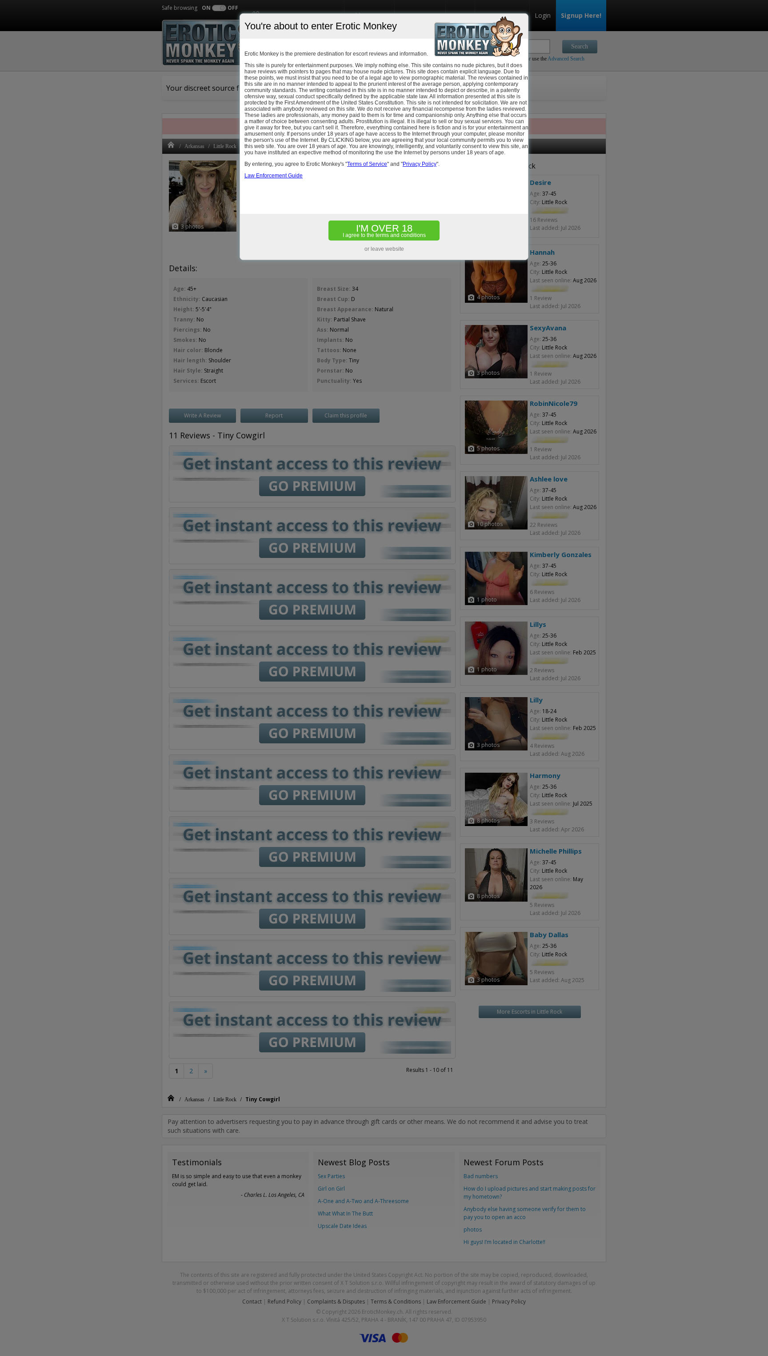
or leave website (384, 249)
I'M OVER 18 (384, 230)
